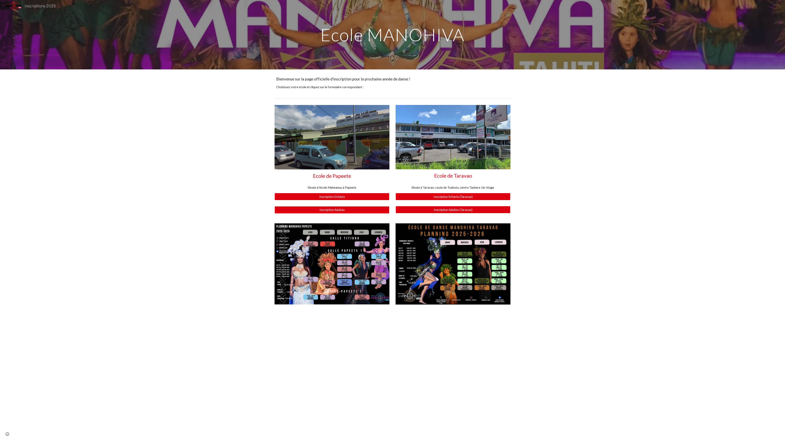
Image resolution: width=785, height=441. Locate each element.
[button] (7, 434)
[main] (392, 34)
